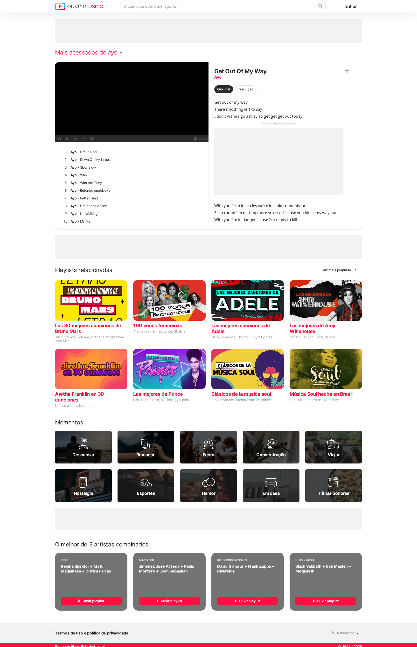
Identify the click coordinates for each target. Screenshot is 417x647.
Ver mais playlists (336, 270)
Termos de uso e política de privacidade (91, 633)
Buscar (320, 6)
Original (223, 89)
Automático (345, 633)
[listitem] (131, 152)
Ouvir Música (79, 6)
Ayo (217, 77)
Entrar (351, 6)
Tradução (245, 89)
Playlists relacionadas (83, 270)
